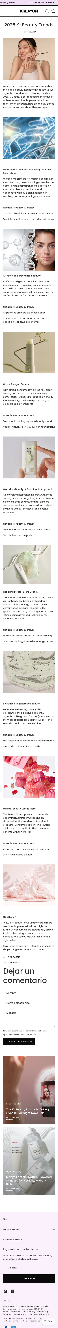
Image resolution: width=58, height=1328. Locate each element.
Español (7, 1301)
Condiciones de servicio (36, 1318)
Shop (5, 1219)
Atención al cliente (12, 1239)
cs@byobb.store (41, 1314)
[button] (46, 11)
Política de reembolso (30, 1321)
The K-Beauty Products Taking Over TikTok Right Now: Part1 (27, 1111)
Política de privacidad (13, 1318)
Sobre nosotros (11, 1229)
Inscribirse (29, 1278)
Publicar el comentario (19, 1041)
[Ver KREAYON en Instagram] (5, 1291)
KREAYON (14, 1306)
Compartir (14, 957)
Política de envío (10, 1321)
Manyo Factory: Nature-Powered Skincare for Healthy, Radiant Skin (29, 1180)
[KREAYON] (29, 11)
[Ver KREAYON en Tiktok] (12, 1291)
